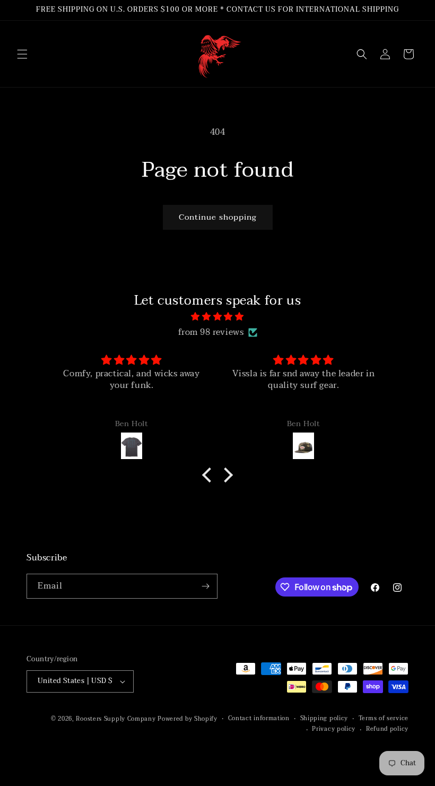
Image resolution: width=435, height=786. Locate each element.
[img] (217, 317)
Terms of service (383, 718)
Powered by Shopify (188, 719)
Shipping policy (324, 718)
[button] (22, 54)
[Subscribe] (205, 586)
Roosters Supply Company (115, 719)
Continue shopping (218, 217)
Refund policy (387, 729)
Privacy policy (333, 729)
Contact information (259, 718)
